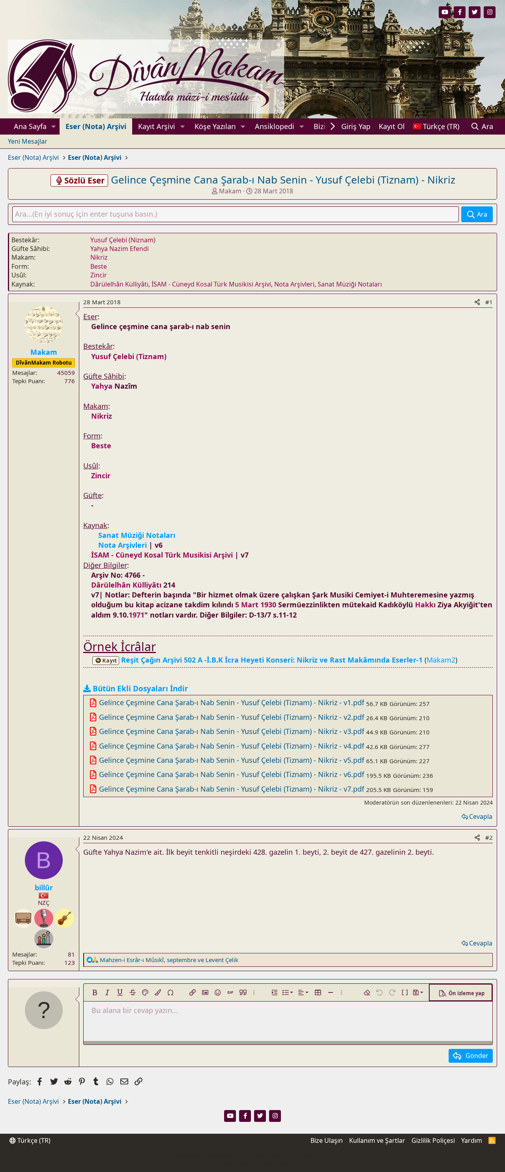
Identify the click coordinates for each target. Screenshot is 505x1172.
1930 (268, 604)
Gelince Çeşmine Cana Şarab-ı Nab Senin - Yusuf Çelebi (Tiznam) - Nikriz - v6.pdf (231, 774)
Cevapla (480, 816)
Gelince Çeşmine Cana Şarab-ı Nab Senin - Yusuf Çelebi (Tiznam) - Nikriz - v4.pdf (231, 746)
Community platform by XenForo (252, 1156)
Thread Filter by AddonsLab (252, 1164)
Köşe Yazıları (215, 126)
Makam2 (440, 660)
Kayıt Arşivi (156, 126)
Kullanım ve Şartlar (377, 1140)
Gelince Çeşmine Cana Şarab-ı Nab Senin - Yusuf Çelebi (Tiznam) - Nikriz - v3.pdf (231, 731)
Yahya (101, 386)
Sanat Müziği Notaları (350, 284)
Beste (98, 266)
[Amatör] (43, 938)
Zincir (98, 275)
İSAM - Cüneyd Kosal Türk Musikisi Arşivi (211, 284)
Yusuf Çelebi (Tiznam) (128, 356)
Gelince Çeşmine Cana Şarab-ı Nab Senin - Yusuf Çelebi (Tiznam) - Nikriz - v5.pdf (231, 760)
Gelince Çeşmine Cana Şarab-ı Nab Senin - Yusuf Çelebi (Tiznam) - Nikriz (283, 179)
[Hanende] (43, 918)
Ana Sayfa (30, 126)
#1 (489, 302)
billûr (44, 887)
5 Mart (246, 604)
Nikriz (99, 257)
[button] (53, 126)
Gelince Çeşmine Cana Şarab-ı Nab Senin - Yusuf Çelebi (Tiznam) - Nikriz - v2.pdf (231, 717)
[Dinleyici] (23, 918)
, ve (169, 960)
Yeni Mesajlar (27, 141)
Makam (230, 191)
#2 (489, 837)
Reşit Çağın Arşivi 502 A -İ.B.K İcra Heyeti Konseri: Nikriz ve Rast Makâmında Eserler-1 (263, 660)
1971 (136, 615)
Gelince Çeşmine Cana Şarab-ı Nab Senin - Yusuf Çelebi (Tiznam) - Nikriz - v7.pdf (231, 789)
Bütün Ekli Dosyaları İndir (140, 688)
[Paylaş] (477, 302)
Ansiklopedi (274, 126)
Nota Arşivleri (294, 284)
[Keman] (64, 918)
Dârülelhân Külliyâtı (119, 284)
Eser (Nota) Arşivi (95, 126)
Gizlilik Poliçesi (433, 1140)
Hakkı (425, 604)
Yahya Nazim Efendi (119, 248)
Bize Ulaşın (326, 1140)
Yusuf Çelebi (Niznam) (122, 240)
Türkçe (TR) (33, 1140)
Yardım (471, 1140)
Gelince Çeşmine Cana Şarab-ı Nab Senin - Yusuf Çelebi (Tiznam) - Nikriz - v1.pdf (231, 702)
